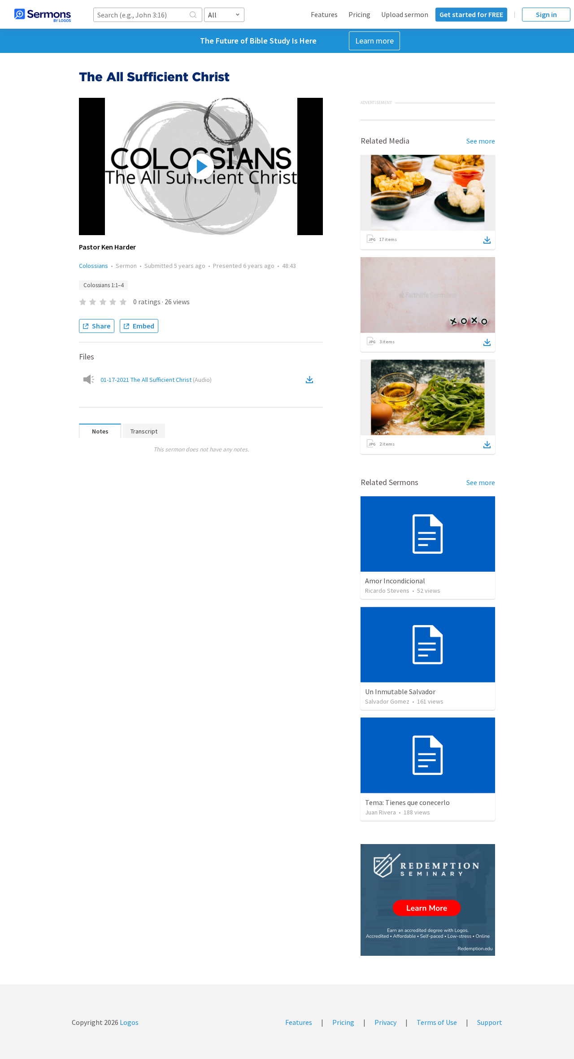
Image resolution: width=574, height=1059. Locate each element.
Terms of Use (437, 1022)
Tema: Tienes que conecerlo (407, 802)
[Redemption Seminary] (428, 900)
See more (480, 140)
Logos (128, 1022)
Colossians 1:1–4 (103, 285)
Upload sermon (404, 14)
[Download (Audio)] (311, 379)
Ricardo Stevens (387, 590)
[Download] (487, 240)
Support (489, 1022)
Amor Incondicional (395, 580)
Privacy (385, 1022)
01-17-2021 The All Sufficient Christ (156, 380)
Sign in (546, 14)
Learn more (374, 40)
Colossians (93, 266)
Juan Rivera (380, 812)
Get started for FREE (471, 14)
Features (324, 14)
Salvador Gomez (387, 701)
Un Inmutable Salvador (400, 691)
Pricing (359, 14)
